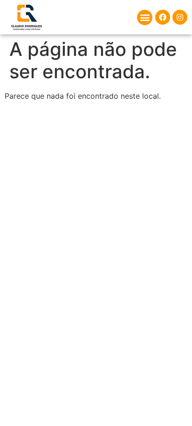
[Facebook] (162, 17)
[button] (144, 17)
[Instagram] (179, 17)
